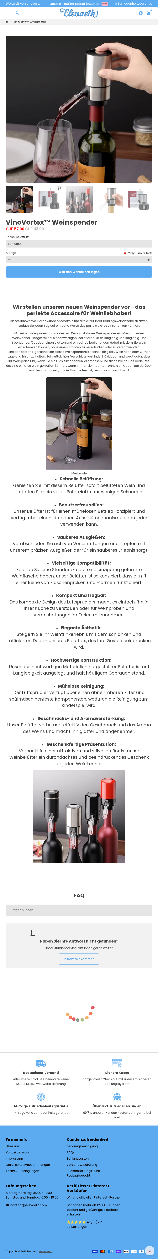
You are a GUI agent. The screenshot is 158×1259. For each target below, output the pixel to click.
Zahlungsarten (78, 1158)
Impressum (14, 1158)
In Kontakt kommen (79, 959)
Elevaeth (32, 1251)
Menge (11, 253)
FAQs (71, 1152)
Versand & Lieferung (82, 1164)
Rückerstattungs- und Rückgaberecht (83, 1173)
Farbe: (17, 237)
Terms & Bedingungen (22, 1171)
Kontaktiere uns (18, 1152)
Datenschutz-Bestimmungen (28, 1164)
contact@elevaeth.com (26, 1205)
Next (147, 109)
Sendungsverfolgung (82, 1146)
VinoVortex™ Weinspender (29, 21)
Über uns (12, 1146)
